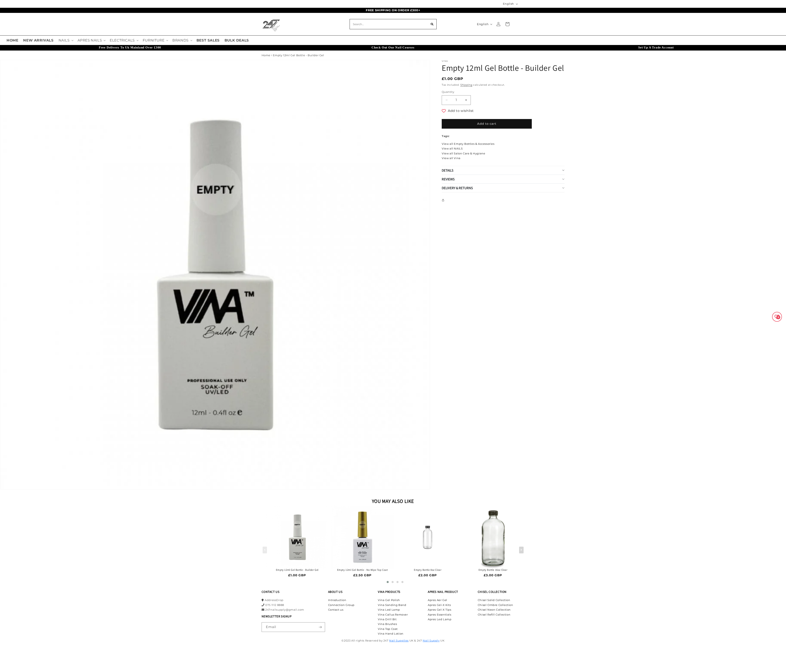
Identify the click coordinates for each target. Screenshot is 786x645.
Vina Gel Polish (389, 600)
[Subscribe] (320, 627)
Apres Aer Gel (437, 600)
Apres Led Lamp (439, 619)
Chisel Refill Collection (494, 614)
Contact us (335, 609)
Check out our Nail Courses (393, 47)
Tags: (445, 136)
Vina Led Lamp (389, 609)
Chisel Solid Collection (494, 600)
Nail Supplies (399, 640)
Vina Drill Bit (387, 619)
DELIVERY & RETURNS (457, 188)
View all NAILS (452, 148)
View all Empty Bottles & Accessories (468, 143)
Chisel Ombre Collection (495, 605)
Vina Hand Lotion (390, 633)
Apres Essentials (439, 614)
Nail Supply (431, 640)
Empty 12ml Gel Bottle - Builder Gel (297, 570)
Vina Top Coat (388, 628)
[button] (65, 40)
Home (266, 55)
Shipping (466, 84)
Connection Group (341, 605)
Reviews (448, 179)
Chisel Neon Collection (494, 609)
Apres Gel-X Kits (439, 605)
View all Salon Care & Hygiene (463, 153)
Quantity (448, 91)
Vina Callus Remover (393, 614)
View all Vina (451, 158)
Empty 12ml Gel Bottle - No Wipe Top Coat (362, 570)
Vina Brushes (387, 624)
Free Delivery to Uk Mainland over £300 (130, 47)
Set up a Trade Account (656, 47)
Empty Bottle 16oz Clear (493, 570)
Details (447, 170)
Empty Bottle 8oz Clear (427, 570)
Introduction (337, 600)
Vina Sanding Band (392, 605)
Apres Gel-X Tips (439, 609)
